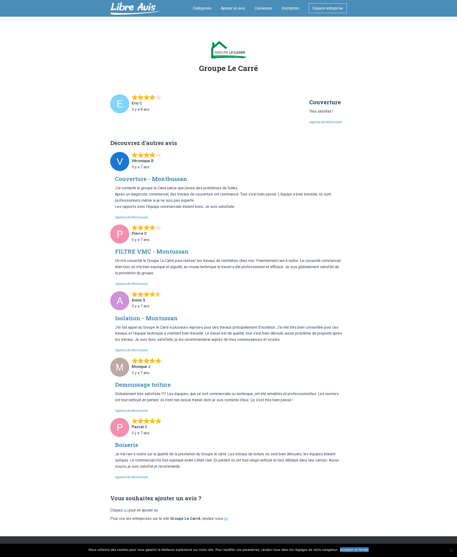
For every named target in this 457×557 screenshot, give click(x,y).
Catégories (202, 8)
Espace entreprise (328, 8)
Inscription (290, 8)
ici (126, 510)
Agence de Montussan (325, 122)
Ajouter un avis (233, 8)
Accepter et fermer (354, 550)
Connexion (263, 8)
